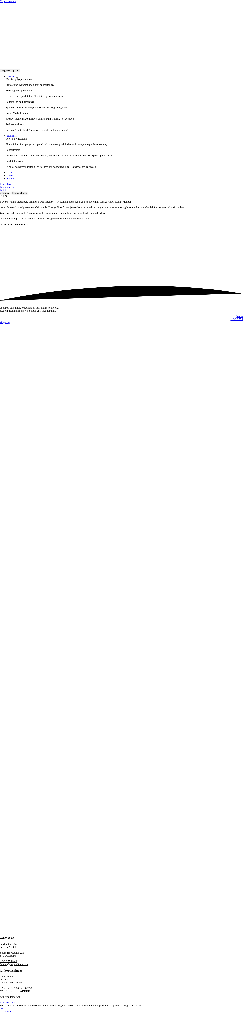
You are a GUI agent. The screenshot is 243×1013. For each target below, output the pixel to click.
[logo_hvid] (121, 67)
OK (2, 1008)
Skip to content (8, 1)
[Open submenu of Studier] (15, 136)
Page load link (7, 1002)
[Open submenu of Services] (16, 77)
